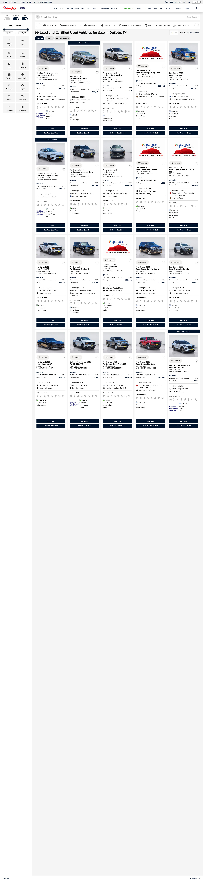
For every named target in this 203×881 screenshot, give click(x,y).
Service (148, 8)
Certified (16, 15)
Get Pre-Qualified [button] (51, 133)
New (55, 8)
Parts (139, 8)
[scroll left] (38, 25)
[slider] (4, 29)
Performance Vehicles (109, 8)
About (187, 8)
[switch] (7, 17)
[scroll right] (196, 25)
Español (178, 8)
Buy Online (91, 8)
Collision (158, 8)
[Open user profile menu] (189, 2)
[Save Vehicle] (63, 68)
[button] (197, 8)
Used (62, 8)
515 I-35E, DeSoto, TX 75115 (176, 2)
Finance (168, 8)
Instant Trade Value (75, 8)
